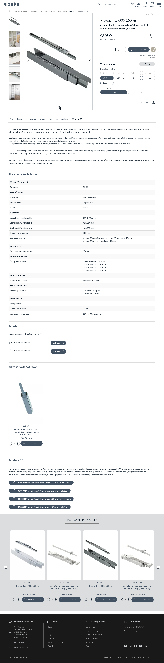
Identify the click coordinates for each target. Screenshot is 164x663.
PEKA (85, 187)
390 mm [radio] (106, 73)
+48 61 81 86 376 (21, 647)
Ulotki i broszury (130, 631)
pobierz (56, 343)
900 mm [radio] (148, 78)
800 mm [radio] (134, 78)
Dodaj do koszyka (140, 49)
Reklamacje (90, 642)
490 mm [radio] (134, 73)
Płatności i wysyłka (93, 638)
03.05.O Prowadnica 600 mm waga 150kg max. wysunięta (44, 482)
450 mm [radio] (120, 73)
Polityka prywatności (94, 634)
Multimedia (51, 638)
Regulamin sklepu (92, 631)
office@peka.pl (19, 642)
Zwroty (89, 646)
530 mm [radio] (148, 73)
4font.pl (150, 657)
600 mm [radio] (106, 78)
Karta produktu (144, 102)
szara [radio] (113, 92)
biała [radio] (141, 92)
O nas (49, 627)
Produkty (51, 631)
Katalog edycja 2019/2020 (134, 627)
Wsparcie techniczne (55, 642)
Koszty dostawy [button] (150, 57)
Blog (49, 634)
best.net (121, 657)
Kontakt (50, 646)
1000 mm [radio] (107, 83)
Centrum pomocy (92, 627)
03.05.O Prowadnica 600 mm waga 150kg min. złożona (43, 490)
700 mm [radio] (120, 78)
